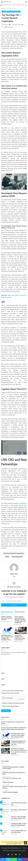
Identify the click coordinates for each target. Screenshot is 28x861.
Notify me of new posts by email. (11, 706)
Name (3, 673)
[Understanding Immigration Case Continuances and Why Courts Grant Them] (21, 630)
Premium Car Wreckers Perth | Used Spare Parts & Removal (6, 618)
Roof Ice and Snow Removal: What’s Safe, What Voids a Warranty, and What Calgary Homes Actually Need (20, 619)
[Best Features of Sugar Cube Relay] (5, 812)
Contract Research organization (14, 553)
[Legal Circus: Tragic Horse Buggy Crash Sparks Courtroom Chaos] (5, 819)
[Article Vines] (7, 1)
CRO (7, 556)
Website (3, 684)
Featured (4, 11)
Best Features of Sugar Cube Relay (19, 809)
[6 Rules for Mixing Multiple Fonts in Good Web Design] (5, 833)
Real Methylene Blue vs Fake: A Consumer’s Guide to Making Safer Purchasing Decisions (7, 637)
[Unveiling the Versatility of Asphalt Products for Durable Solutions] (5, 826)
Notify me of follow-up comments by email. (13, 703)
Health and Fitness (11, 8)
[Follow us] (25, 842)
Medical (18, 11)
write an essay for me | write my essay (15, 850)
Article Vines (6, 24)
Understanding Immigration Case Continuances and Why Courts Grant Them (20, 637)
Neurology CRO (17, 556)
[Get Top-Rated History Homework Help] (5, 805)
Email (3, 679)
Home (4, 8)
